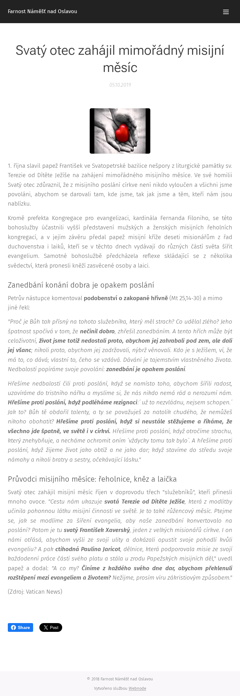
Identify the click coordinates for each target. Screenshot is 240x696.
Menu (226, 11)
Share (24, 627)
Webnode (137, 688)
